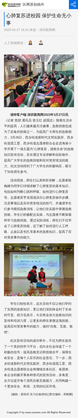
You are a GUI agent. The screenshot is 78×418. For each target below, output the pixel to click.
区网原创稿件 (33, 4)
